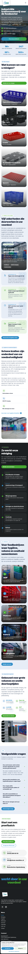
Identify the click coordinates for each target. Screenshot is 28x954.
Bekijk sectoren (7, 664)
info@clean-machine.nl (6, 941)
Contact (3, 928)
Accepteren (7, 948)
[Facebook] (2, 907)
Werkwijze (3, 920)
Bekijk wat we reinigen (9, 83)
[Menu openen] (25, 2)
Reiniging (3, 917)
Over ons (3, 926)
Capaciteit (3, 924)
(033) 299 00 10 (4, 939)
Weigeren (20, 948)
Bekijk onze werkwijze (8, 466)
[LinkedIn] (6, 907)
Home (2, 915)
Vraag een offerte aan (8, 845)
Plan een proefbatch (14, 38)
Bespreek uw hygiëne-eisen (10, 337)
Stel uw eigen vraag (8, 808)
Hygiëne (3, 918)
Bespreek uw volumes (8, 715)
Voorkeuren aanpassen (14, 951)
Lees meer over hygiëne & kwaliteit (10, 413)
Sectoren (3, 922)
